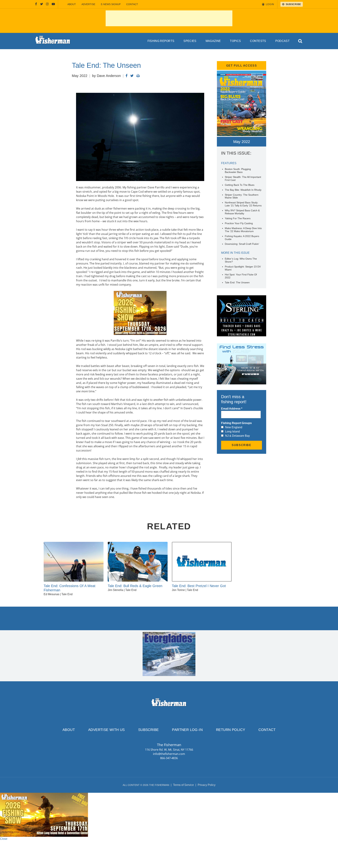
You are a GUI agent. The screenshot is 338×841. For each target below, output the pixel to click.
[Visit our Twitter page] (41, 4)
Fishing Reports (161, 40)
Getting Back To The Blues (239, 184)
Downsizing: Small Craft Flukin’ (242, 243)
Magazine (213, 40)
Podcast (282, 40)
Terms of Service (183, 784)
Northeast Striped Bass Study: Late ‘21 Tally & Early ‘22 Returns (243, 204)
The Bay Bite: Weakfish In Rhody (243, 189)
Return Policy (230, 730)
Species (189, 40)
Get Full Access (241, 65)
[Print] (138, 76)
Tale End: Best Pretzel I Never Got (199, 586)
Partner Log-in (187, 730)
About (71, 4)
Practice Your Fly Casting (239, 223)
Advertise (88, 4)
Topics (235, 40)
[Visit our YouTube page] (53, 4)
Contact (132, 4)
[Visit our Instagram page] (47, 4)
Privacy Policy (206, 784)
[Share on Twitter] (132, 76)
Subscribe (148, 730)
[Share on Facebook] (126, 76)
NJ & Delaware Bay (237, 435)
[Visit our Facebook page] (36, 4)
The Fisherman (52, 41)
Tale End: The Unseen (237, 282)
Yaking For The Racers (238, 218)
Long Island (232, 431)
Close (3, 838)
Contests (258, 40)
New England (233, 427)
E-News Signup (111, 4)
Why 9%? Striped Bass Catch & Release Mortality (242, 212)
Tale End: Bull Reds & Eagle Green (135, 586)
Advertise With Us (106, 730)
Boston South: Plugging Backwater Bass (238, 170)
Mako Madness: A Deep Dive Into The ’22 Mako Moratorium (243, 230)
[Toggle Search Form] (300, 41)
